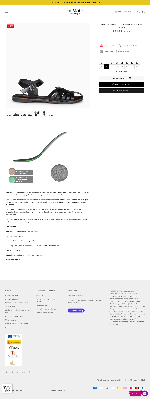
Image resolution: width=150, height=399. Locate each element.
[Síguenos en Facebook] (6, 372)
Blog (7, 327)
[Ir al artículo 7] (51, 114)
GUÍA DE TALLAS (42, 295)
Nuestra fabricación (13, 299)
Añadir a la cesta (121, 84)
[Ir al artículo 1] (9, 114)
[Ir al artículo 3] (23, 114)
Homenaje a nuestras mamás (16, 316)
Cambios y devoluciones (46, 309)
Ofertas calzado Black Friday (16, 324)
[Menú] (11, 385)
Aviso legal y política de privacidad (131, 380)
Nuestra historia (11, 295)
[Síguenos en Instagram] (12, 372)
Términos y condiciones (106, 380)
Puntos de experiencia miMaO (17, 303)
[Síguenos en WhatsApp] (29, 372)
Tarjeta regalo (10, 306)
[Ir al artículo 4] (30, 114)
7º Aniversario (10, 320)
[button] (139, 393)
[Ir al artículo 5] (37, 114)
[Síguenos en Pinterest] (18, 372)
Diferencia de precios (44, 313)
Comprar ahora (121, 91)
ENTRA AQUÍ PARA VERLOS (87, 2)
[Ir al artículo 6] (44, 114)
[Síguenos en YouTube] (23, 372)
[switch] (7, 390)
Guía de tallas (121, 71)
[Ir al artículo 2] (16, 114)
